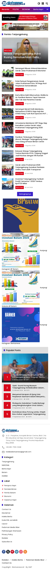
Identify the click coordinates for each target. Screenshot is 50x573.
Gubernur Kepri (10, 500)
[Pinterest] (12, 552)
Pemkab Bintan (10, 489)
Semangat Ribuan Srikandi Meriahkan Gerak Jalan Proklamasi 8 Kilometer (31, 69)
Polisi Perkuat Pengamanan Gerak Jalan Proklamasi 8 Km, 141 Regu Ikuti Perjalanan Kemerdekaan (31, 83)
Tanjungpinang (8, 461)
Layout (4, 524)
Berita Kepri (8, 50)
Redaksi (5, 538)
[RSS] (25, 552)
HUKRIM (5, 476)
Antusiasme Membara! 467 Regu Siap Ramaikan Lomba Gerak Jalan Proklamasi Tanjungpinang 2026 (31, 125)
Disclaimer (6, 513)
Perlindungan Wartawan (11, 531)
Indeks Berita (7, 516)
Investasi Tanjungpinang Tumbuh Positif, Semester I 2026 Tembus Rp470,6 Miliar (29, 181)
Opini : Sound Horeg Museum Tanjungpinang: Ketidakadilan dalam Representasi (28, 387)
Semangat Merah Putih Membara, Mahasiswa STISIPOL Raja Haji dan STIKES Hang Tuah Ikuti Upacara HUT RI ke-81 (31, 112)
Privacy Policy (7, 534)
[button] (38, 3)
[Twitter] (8, 552)
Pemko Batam (10, 493)
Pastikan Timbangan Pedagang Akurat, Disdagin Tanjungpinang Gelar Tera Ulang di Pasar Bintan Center (31, 139)
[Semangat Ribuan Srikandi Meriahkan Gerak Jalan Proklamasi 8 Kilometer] (7, 72)
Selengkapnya (25, 194)
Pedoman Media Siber (11, 527)
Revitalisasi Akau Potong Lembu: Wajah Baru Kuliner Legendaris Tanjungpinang (28, 413)
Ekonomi (7, 496)
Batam (4, 472)
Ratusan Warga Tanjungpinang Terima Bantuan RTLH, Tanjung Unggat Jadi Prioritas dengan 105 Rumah (31, 153)
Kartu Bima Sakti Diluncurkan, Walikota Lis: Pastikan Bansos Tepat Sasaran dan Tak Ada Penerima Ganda (31, 97)
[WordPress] (16, 552)
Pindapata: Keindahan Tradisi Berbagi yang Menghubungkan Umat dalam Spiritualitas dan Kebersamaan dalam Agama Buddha (28, 404)
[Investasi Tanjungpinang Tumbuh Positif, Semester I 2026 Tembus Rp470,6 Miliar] (7, 184)
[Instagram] (21, 552)
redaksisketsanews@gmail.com (18, 452)
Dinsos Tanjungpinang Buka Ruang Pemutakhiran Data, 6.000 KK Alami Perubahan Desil (24, 55)
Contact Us (6, 509)
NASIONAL (5, 465)
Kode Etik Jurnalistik (9, 520)
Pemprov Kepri (10, 485)
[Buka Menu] (42, 3)
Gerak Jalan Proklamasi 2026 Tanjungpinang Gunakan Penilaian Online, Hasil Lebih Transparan (29, 167)
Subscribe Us (7, 541)
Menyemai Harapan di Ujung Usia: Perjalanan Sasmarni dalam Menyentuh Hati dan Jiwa (29, 395)
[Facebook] (4, 552)
